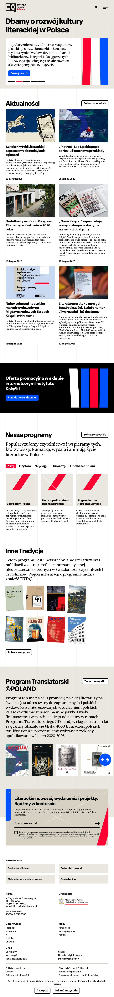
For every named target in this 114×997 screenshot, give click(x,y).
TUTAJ (26, 578)
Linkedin (10, 941)
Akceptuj (42, 990)
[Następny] (108, 760)
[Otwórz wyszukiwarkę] (96, 7)
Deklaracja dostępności (17, 975)
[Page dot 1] (11, 81)
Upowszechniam (82, 466)
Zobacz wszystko (19, 652)
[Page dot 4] (34, 81)
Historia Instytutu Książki (70, 955)
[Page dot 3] (26, 81)
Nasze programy (67, 931)
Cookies (9, 971)
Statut (61, 952)
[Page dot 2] (19, 81)
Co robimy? (11, 952)
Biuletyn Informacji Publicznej (73, 968)
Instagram (11, 931)
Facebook (10, 928)
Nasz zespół (11, 955)
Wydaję (41, 466)
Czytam (25, 466)
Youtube (10, 938)
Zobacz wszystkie (95, 103)
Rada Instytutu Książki (16, 958)
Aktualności (64, 928)
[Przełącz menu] (105, 7)
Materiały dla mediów (68, 958)
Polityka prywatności (16, 968)
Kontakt (62, 934)
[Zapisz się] (96, 823)
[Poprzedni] (102, 760)
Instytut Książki (16, 7)
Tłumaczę (58, 466)
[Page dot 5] (41, 81)
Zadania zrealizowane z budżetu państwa (79, 975)
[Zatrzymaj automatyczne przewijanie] (75, 80)
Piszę (11, 466)
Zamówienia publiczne (70, 971)
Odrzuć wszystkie (66, 990)
